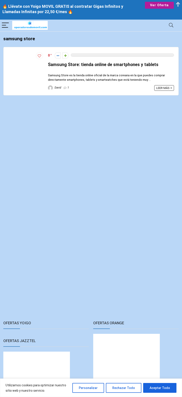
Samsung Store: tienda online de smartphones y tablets (103, 64)
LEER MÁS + (164, 88)
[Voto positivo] (65, 55)
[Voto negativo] (58, 55)
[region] (91, 388)
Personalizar (88, 388)
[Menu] (5, 25)
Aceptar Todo (160, 388)
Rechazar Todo (123, 388)
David (57, 87)
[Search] (171, 25)
